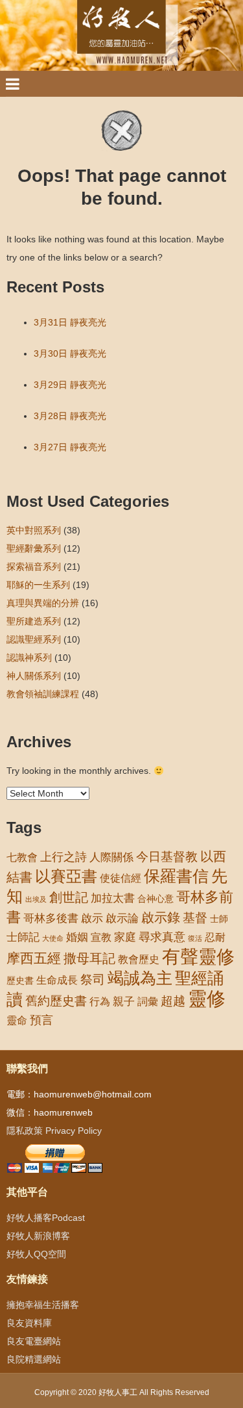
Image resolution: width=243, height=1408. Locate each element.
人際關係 (111, 857)
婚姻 (77, 937)
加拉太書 (113, 897)
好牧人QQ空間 (36, 1254)
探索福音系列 (33, 566)
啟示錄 (160, 917)
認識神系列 (29, 657)
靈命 (16, 1020)
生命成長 (57, 980)
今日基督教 (167, 857)
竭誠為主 (140, 978)
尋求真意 (162, 936)
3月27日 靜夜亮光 (70, 447)
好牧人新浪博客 (38, 1236)
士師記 (23, 937)
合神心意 (155, 898)
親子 (124, 1001)
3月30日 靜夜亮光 (70, 353)
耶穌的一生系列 (38, 585)
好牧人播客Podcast (45, 1217)
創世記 (68, 897)
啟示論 (122, 918)
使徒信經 (120, 878)
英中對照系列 (33, 530)
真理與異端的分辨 (42, 603)
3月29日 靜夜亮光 (70, 384)
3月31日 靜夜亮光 (70, 322)
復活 (195, 938)
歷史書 (20, 980)
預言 (41, 1020)
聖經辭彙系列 (33, 548)
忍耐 (215, 937)
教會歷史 (138, 959)
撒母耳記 (89, 958)
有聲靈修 (198, 956)
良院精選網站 (33, 1359)
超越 (173, 1001)
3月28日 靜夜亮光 (70, 416)
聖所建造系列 (33, 621)
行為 (99, 1001)
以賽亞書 (66, 876)
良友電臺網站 (33, 1341)
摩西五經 (33, 958)
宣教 (101, 937)
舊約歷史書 (56, 1001)
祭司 (92, 979)
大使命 (53, 938)
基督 (195, 917)
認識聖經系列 (33, 639)
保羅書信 (176, 876)
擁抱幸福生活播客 (42, 1304)
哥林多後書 (50, 918)
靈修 (207, 998)
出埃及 (36, 899)
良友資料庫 (29, 1323)
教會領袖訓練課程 (42, 694)
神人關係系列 (33, 676)
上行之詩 (63, 857)
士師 (219, 919)
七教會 (22, 857)
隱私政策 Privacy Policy (54, 1130)
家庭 (125, 937)
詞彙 (147, 1001)
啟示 (92, 918)
